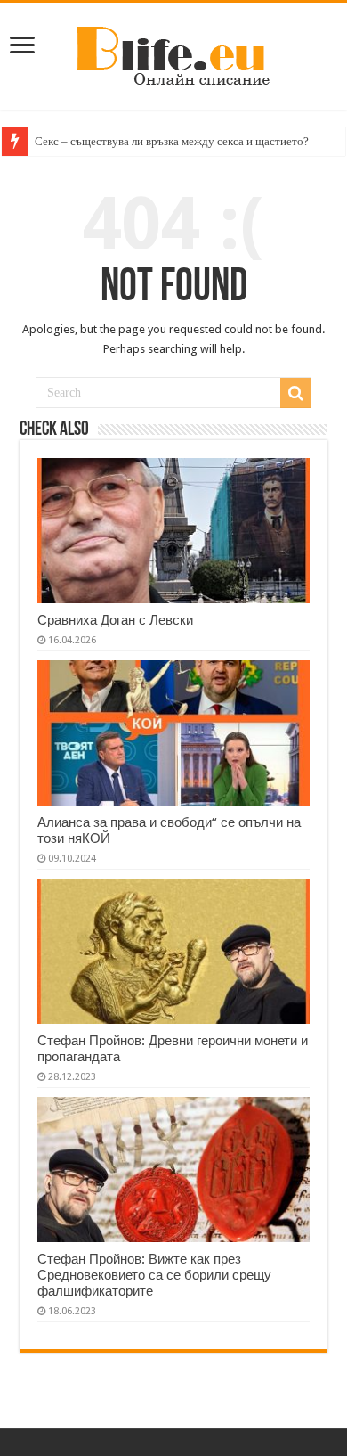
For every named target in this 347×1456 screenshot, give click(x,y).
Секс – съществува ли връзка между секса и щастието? (172, 141)
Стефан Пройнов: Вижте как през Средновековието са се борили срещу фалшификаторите (154, 1275)
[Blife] (173, 52)
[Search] (295, 393)
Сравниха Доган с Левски (115, 620)
